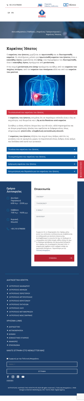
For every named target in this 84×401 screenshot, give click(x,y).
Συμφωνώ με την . (24, 359)
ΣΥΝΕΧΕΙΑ (53, 258)
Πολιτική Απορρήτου (43, 250)
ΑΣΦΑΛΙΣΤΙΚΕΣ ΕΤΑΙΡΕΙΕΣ (19, 338)
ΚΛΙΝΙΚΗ (12, 334)
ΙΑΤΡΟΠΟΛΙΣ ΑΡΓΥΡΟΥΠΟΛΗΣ (20, 297)
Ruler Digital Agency (58, 390)
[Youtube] (23, 376)
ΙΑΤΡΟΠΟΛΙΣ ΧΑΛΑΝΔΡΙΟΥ (19, 286)
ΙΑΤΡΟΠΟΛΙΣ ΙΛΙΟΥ (16, 308)
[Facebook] (8, 376)
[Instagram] (13, 376)
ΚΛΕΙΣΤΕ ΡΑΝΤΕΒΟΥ (81, 169)
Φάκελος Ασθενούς (51, 6)
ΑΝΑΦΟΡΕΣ (13, 341)
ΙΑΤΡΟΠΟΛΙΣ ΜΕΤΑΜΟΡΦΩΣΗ (21, 312)
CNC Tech (45, 390)
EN (12, 13)
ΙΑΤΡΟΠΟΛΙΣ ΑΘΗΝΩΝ (18, 290)
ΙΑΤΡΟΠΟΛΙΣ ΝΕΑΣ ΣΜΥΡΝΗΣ (20, 315)
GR (9, 13)
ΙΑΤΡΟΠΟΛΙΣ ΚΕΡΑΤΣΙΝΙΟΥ (19, 301)
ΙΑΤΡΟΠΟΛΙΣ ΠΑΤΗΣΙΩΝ (18, 304)
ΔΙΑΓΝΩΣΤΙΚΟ (14, 327)
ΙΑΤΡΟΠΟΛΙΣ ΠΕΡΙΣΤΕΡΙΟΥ (19, 293)
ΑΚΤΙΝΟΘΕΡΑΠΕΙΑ (16, 330)
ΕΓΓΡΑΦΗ (42, 371)
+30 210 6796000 (15, 5)
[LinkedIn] (18, 376)
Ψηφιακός (48, 4)
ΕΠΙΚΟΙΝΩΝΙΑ (14, 345)
